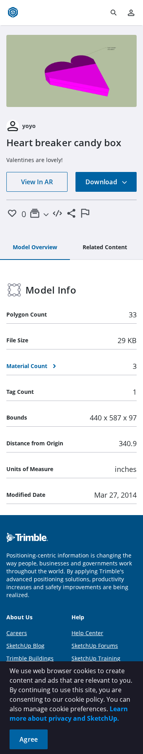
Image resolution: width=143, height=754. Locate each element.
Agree (28, 739)
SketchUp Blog (25, 645)
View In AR (37, 182)
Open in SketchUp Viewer (71, 71)
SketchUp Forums (95, 645)
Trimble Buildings (30, 658)
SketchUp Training (96, 658)
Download (102, 182)
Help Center (87, 633)
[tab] (35, 247)
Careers (16, 633)
